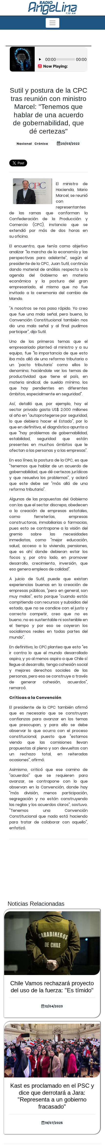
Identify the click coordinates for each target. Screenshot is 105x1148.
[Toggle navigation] (52, 23)
